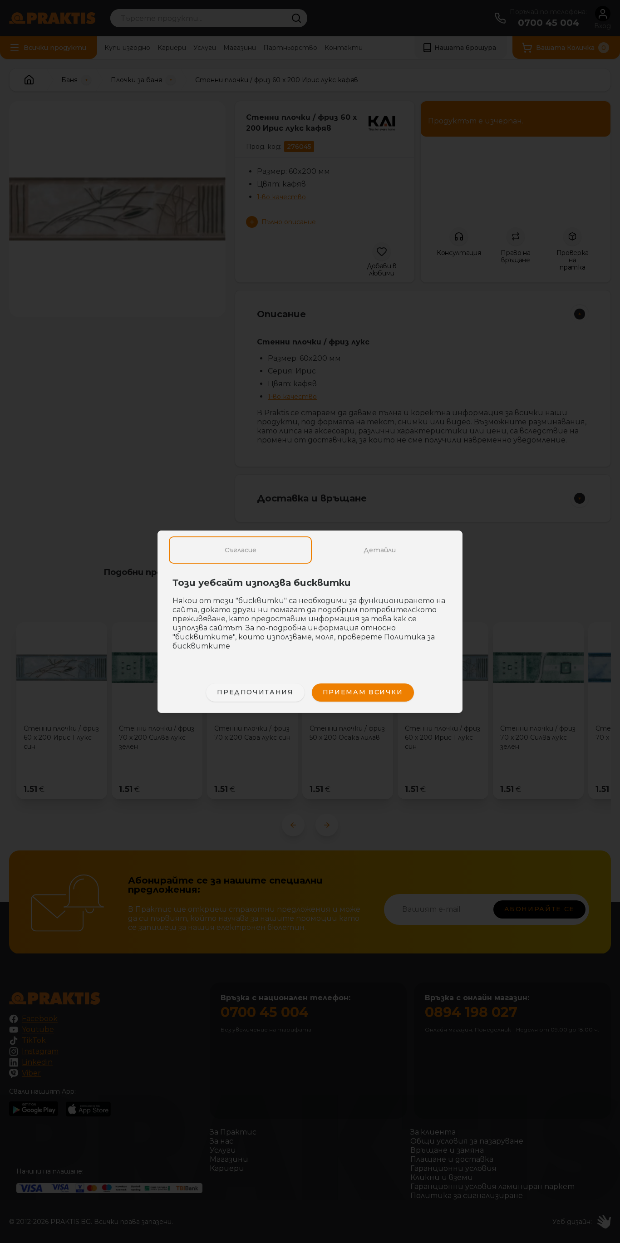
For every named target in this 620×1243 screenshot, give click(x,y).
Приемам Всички (363, 692)
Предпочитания (255, 692)
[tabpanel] (310, 619)
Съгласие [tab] (240, 550)
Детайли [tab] (380, 550)
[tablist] (310, 550)
